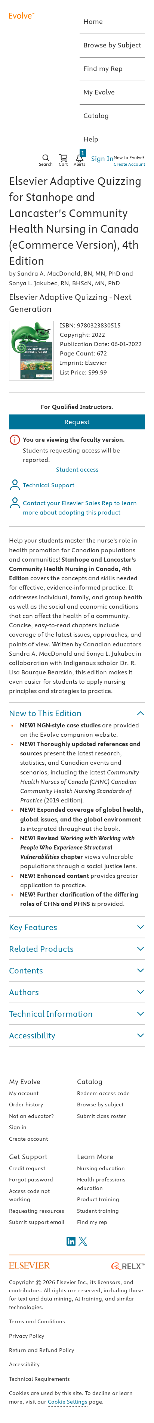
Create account (28, 1138)
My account (23, 1093)
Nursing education (101, 1168)
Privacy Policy (26, 1336)
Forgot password (31, 1179)
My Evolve (24, 1081)
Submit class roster (101, 1116)
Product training (98, 1199)
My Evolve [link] (99, 92)
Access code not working (29, 1195)
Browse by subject (100, 1104)
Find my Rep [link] (103, 68)
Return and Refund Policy (41, 1350)
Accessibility (24, 1364)
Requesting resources (36, 1211)
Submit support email (36, 1222)
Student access (77, 469)
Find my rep (92, 1222)
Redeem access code (103, 1093)
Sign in (18, 1127)
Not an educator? (31, 1116)
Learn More (95, 1156)
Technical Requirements (39, 1379)
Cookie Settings (67, 1401)
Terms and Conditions (37, 1321)
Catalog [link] (96, 115)
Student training (98, 1211)
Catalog (89, 1081)
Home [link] (93, 21)
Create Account (129, 164)
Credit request (27, 1168)
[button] (77, 713)
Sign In (102, 158)
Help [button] (90, 139)
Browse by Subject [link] (112, 45)
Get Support (28, 1156)
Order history (26, 1104)
